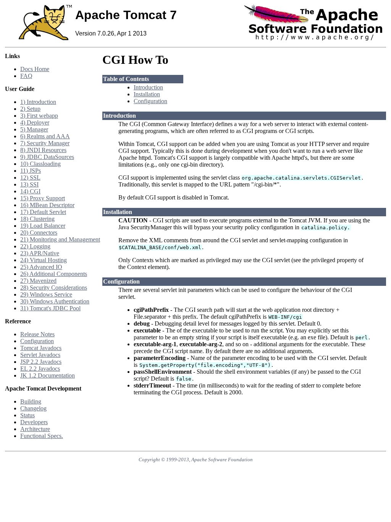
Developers (34, 422)
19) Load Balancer (42, 225)
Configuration (37, 341)
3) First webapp (39, 115)
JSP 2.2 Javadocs (40, 361)
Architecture (35, 429)
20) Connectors (38, 232)
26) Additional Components (53, 274)
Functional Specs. (41, 436)
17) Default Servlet (43, 212)
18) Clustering (37, 219)
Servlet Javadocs (40, 355)
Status (27, 415)
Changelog (33, 408)
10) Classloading (40, 163)
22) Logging (35, 246)
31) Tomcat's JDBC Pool (50, 308)
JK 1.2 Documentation (47, 375)
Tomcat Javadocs (40, 348)
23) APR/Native (39, 253)
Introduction (148, 87)
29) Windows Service (46, 294)
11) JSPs (30, 170)
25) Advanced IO (41, 267)
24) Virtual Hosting (43, 260)
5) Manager (34, 129)
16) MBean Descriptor (47, 205)
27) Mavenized (38, 280)
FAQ (26, 76)
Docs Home (34, 69)
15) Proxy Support (42, 198)
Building (30, 401)
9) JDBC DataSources (47, 157)
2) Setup (30, 108)
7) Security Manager (44, 143)
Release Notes (37, 334)
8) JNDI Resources (43, 150)
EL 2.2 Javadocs (40, 368)
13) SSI (29, 184)
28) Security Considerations (53, 287)
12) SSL (30, 177)
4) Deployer (34, 122)
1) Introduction (38, 102)
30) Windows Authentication (54, 301)
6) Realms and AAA (45, 136)
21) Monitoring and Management (60, 239)
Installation (147, 94)
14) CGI (30, 191)
